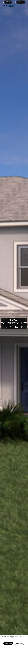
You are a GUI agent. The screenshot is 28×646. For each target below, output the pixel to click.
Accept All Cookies (8, 643)
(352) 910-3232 (21, 1)
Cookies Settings (19, 643)
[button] (8, 2)
